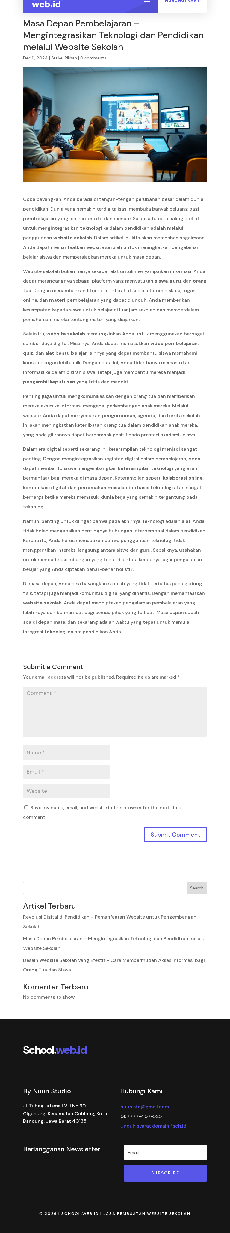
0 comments (93, 58)
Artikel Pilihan (64, 58)
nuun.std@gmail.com (144, 1107)
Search (197, 888)
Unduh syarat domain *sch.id (153, 1126)
